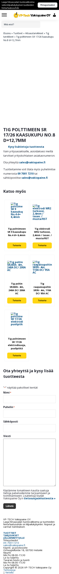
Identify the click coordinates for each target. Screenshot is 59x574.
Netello (9, 572)
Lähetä (9, 506)
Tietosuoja (9, 570)
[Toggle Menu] (4, 14)
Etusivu (7, 33)
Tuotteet (18, 33)
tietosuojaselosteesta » (40, 498)
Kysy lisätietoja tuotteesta (26, 147)
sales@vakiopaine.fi (32, 162)
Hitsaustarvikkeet (34, 33)
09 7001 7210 (26, 173)
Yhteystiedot (47, 4)
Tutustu (17, 245)
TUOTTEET (9, 532)
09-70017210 (11, 542)
